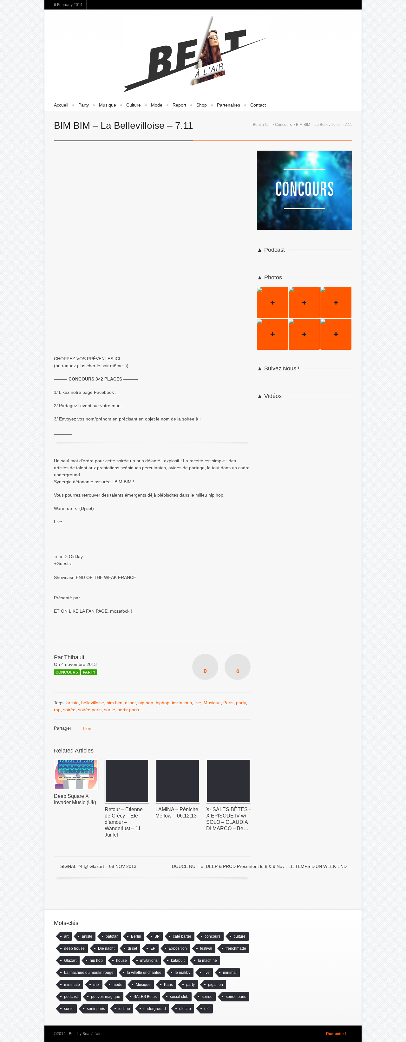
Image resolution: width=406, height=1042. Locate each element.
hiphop (162, 702)
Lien (87, 728)
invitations (182, 702)
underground (154, 1008)
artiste (72, 702)
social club (179, 996)
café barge (182, 936)
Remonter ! (336, 1034)
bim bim (114, 702)
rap (57, 709)
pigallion (215, 984)
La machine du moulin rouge (89, 972)
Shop (201, 104)
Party (83, 104)
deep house (74, 948)
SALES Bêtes (145, 996)
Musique (107, 104)
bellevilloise (92, 702)
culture (240, 936)
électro (185, 1008)
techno (124, 1008)
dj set (130, 702)
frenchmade (236, 948)
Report (179, 104)
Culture (133, 104)
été (207, 1008)
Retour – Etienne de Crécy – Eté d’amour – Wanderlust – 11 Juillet (124, 822)
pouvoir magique (105, 996)
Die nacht (106, 948)
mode (117, 984)
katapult (178, 960)
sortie (109, 709)
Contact (258, 104)
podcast (71, 996)
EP (152, 948)
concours (212, 936)
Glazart (70, 960)
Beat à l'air (262, 124)
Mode (156, 104)
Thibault (74, 657)
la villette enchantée (144, 972)
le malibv (182, 972)
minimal (230, 972)
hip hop (145, 702)
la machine (207, 960)
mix (96, 984)
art (66, 936)
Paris (228, 702)
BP (157, 936)
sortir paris (128, 709)
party (241, 702)
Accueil (61, 104)
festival (206, 948)
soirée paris (90, 709)
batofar (112, 936)
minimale (72, 984)
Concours (283, 124)
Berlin (136, 936)
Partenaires (228, 104)
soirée (69, 709)
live (197, 702)
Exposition (178, 948)
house (121, 960)
